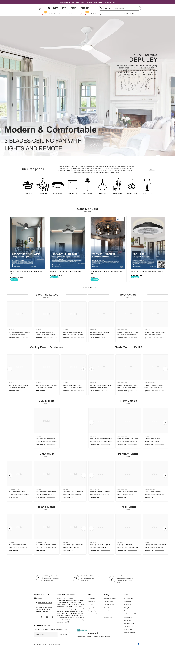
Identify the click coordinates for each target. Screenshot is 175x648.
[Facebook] (36, 617)
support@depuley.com (45, 602)
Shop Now (153, 79)
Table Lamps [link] (147, 193)
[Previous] (9, 369)
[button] (80, 287)
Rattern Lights (132, 193)
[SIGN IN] (40, 8)
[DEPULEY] (28, 185)
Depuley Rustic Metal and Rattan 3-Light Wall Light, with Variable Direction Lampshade (128, 546)
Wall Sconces (117, 193)
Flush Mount (57, 193)
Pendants (102, 193)
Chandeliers (43, 193)
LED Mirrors (72, 193)
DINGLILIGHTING (80, 8)
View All (151, 169)
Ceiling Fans (28, 193)
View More (87, 211)
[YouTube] (52, 617)
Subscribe (63, 634)
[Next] (83, 369)
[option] (19, 322)
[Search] (119, 8)
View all (46, 350)
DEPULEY (11, 329)
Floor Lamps (87, 193)
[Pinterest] (47, 617)
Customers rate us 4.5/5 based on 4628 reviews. (93, 636)
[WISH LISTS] (44, 8)
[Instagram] (41, 617)
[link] (147, 185)
